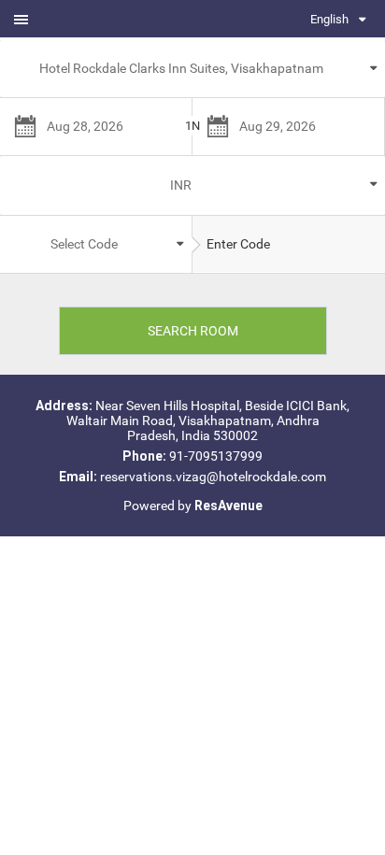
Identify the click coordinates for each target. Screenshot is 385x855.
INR (181, 185)
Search (193, 330)
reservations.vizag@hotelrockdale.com (213, 476)
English (329, 19)
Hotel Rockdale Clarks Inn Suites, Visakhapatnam (181, 68)
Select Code (84, 243)
